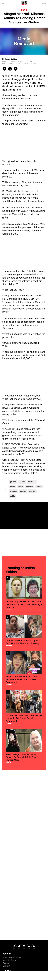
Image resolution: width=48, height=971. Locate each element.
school (39, 486)
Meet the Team (9, 960)
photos (13, 482)
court (20, 486)
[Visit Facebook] (14, 946)
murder (32, 491)
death (12, 486)
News (24, 10)
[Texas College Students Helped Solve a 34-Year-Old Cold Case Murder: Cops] (24, 746)
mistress (31, 482)
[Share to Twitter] (10, 69)
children (29, 486)
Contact (6, 965)
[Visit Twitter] (19, 946)
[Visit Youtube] (29, 946)
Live (44, 3)
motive (23, 491)
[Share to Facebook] (4, 69)
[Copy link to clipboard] (16, 69)
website (13, 491)
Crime (8, 609)
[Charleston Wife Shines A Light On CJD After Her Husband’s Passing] (24, 630)
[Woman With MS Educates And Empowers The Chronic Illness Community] (24, 668)
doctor (22, 482)
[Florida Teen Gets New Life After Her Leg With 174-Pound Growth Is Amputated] (24, 707)
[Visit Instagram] (24, 946)
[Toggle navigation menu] (3, 3)
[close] (45, 504)
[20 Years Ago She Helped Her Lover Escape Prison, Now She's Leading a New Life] (24, 593)
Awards (6, 963)
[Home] (24, 3)
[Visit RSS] (33, 946)
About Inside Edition (12, 957)
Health (9, 645)
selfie (12, 496)
